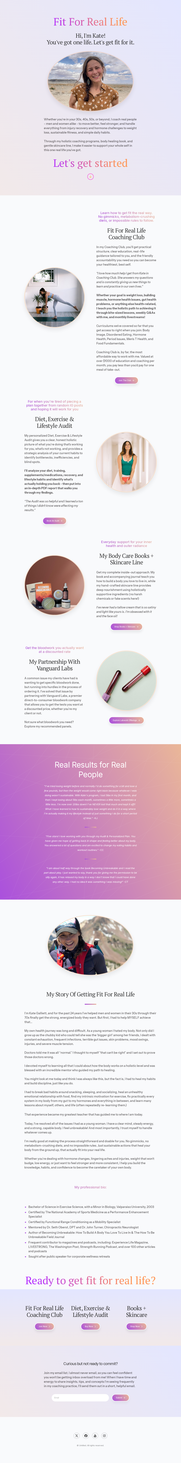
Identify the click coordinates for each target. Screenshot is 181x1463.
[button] (90, 176)
